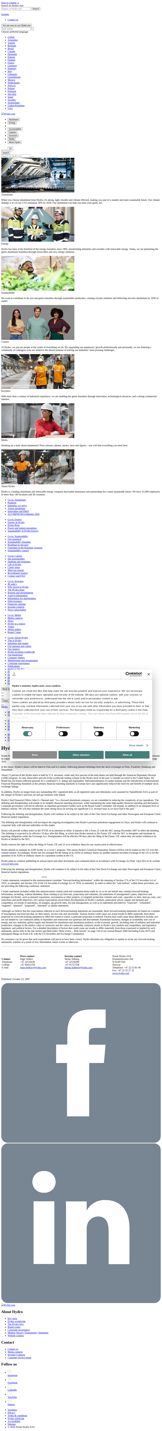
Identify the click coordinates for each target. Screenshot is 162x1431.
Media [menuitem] (11, 139)
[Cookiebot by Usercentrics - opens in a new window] (128, 674)
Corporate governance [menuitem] (19, 663)
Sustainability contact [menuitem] (18, 550)
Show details (136, 745)
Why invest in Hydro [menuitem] (18, 587)
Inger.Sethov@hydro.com (33, 967)
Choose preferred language (14, 31)
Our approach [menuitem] (14, 539)
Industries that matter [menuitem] (18, 643)
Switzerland (13, 102)
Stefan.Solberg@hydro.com (78, 967)
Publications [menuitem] (14, 666)
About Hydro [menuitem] (14, 142)
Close (5, 701)
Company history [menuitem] (16, 657)
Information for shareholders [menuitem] (22, 598)
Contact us (13, 19)
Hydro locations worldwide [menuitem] (21, 652)
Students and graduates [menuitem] (19, 561)
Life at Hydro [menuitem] (14, 564)
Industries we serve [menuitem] (17, 505)
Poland (11, 88)
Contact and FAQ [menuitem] (16, 576)
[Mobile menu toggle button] (10, 148)
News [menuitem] (10, 621)
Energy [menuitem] (12, 123)
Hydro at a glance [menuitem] (16, 623)
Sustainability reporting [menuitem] (19, 542)
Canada (11, 51)
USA (10, 108)
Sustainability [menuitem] (15, 129)
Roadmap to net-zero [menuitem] (18, 545)
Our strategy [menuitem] (14, 649)
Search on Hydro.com (12, 5)
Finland (11, 60)
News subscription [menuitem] (17, 609)
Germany (12, 65)
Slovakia (12, 94)
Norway (12, 85)
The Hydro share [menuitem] (16, 589)
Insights (5, 14)
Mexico (11, 80)
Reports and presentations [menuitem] (20, 592)
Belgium (12, 45)
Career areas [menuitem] (14, 567)
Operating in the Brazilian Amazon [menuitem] (25, 547)
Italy (10, 71)
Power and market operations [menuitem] (22, 528)
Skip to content (10, 2)
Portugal (12, 91)
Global (11, 37)
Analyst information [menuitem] (18, 595)
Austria (11, 42)
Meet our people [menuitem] (16, 570)
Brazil (11, 48)
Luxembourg (14, 77)
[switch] (63, 733)
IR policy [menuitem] (12, 584)
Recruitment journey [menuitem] (18, 573)
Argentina (13, 40)
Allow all (127, 755)
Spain (10, 97)
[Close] (5, 150)
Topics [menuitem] (11, 626)
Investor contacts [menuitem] (16, 607)
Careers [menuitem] (12, 132)
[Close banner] (149, 674)
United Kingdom (16, 105)
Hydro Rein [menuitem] (13, 525)
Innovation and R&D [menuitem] (18, 511)
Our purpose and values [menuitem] (19, 646)
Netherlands (14, 82)
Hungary (12, 68)
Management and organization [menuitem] (23, 660)
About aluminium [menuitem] (16, 508)
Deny (35, 755)
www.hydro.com (9, 863)
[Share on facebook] (81, 1142)
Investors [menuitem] (13, 135)
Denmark (12, 54)
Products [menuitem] (12, 502)
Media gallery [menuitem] (14, 629)
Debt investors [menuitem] (15, 601)
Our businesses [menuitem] (15, 654)
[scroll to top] (2, 704)
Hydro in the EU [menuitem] (16, 669)
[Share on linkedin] (81, 1302)
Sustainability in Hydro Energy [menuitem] (23, 531)
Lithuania (12, 74)
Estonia (11, 57)
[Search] (32, 28)
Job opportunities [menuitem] (16, 558)
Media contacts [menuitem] (15, 618)
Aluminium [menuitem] (14, 119)
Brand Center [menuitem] (14, 632)
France (11, 62)
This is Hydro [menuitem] (14, 640)
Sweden (12, 100)
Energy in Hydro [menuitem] (16, 522)
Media (4, 706)
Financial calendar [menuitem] (17, 604)
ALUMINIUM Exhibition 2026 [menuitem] (24, 514)
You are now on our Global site (17, 25)
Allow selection (81, 755)
